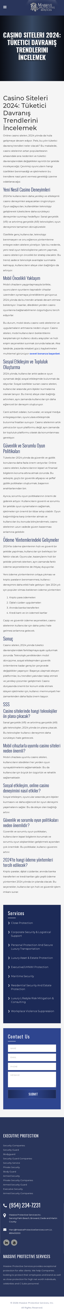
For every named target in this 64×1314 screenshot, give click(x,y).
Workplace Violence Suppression (32, 1011)
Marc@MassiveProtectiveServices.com (29, 1229)
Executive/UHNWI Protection (29, 967)
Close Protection (22, 923)
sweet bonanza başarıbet (45, 353)
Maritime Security (22, 976)
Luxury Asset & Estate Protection (32, 957)
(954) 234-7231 (25, 1205)
